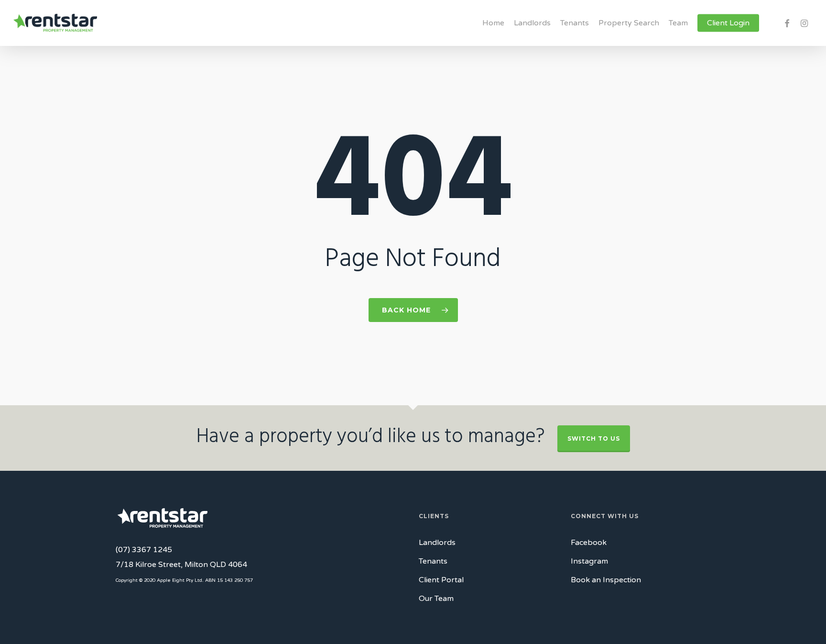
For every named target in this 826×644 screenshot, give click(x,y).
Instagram (589, 561)
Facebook (589, 542)
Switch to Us (593, 438)
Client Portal (441, 580)
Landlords (437, 542)
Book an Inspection (606, 580)
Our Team (436, 598)
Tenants (433, 561)
